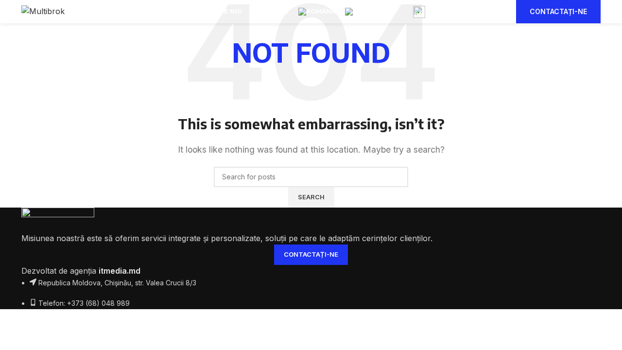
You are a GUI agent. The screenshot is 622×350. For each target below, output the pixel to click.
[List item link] (311, 303)
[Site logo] (43, 11)
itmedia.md (119, 271)
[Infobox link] (457, 11)
